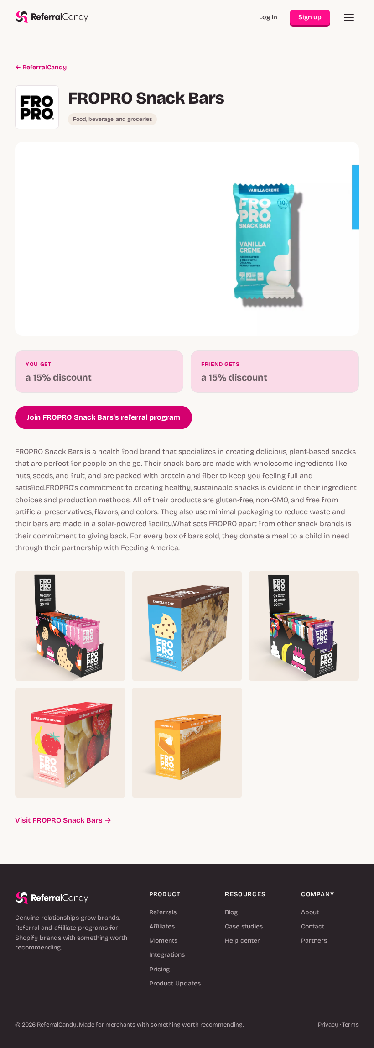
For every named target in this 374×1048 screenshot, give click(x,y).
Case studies (244, 926)
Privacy (328, 1024)
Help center (242, 940)
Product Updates (175, 983)
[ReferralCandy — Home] (52, 17)
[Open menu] (349, 17)
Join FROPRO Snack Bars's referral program (103, 417)
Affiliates (162, 926)
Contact (312, 926)
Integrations (167, 955)
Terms (350, 1024)
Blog (231, 912)
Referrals (163, 912)
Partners (314, 940)
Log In (268, 17)
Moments (163, 940)
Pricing (159, 969)
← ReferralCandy (41, 67)
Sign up (310, 17)
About (310, 912)
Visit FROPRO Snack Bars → (63, 820)
